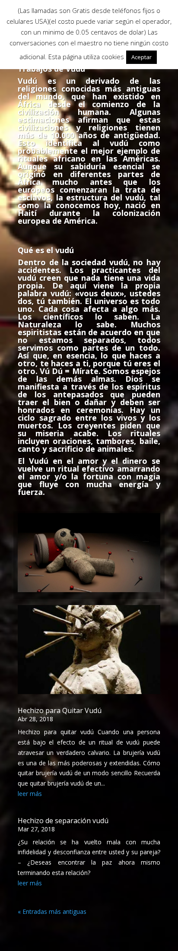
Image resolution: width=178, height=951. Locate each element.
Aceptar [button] (141, 57)
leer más (30, 793)
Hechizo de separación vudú (63, 820)
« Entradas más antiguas (52, 911)
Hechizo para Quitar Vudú (60, 710)
